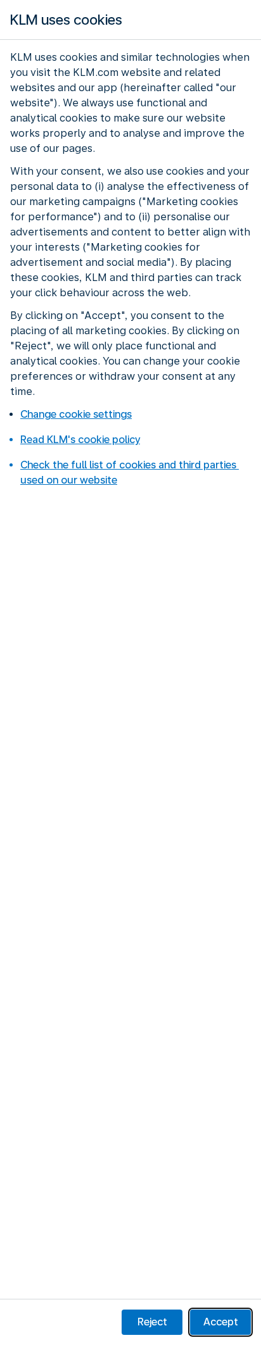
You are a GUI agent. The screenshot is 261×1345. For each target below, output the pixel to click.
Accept (220, 1322)
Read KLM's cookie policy (80, 440)
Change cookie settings (76, 414)
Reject (152, 1322)
